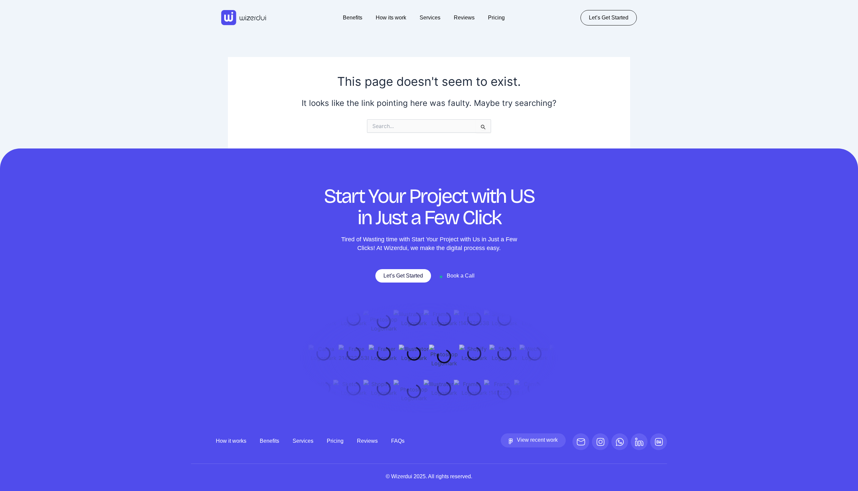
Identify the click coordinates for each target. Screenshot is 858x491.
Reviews (464, 17)
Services (430, 17)
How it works (231, 441)
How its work (391, 17)
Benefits (352, 17)
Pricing (496, 17)
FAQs (398, 441)
